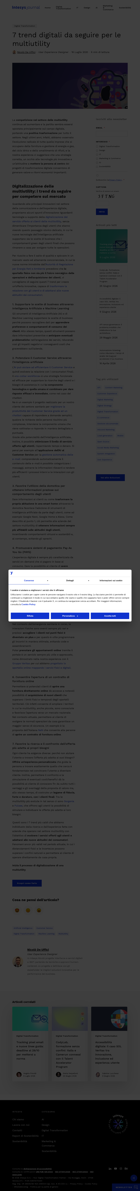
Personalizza (68, 616)
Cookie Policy (28, 604)
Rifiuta (30, 616)
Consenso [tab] (29, 580)
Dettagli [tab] (70, 580)
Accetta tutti (110, 616)
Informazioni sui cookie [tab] (111, 580)
